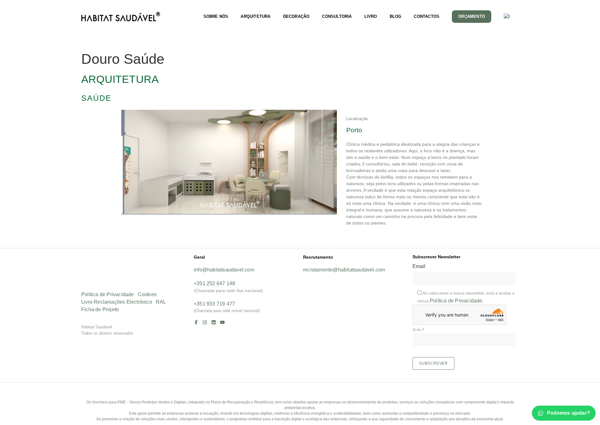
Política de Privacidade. (457, 300)
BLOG (396, 16)
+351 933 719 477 (214, 303)
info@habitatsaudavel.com (224, 269)
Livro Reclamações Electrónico (116, 302)
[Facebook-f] (196, 322)
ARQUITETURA (255, 16)
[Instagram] (204, 322)
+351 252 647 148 (214, 283)
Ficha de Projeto (100, 309)
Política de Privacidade (107, 294)
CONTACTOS (426, 16)
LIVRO (370, 16)
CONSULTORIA (337, 16)
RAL (161, 302)
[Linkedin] (213, 322)
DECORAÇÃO (296, 16)
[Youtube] (222, 322)
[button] (300, 245)
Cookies (147, 294)
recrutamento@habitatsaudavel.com (344, 269)
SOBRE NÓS (215, 16)
